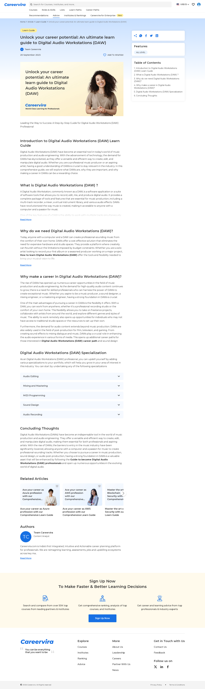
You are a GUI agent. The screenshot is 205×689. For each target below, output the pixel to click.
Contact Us (160, 647)
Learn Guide (41, 22)
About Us (117, 647)
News (115, 670)
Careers (116, 658)
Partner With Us (121, 664)
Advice (81, 664)
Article (30, 22)
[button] (104, 55)
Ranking (82, 658)
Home (23, 22)
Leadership (118, 652)
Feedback (159, 652)
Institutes (83, 652)
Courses (82, 647)
